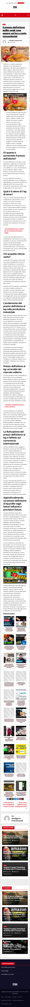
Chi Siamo (14, 996)
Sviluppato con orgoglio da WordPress (10, 991)
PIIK (15, 7)
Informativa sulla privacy (8, 967)
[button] (27, 15)
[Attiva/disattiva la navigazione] (15, 15)
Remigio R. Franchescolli (15, 40)
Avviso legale (5, 970)
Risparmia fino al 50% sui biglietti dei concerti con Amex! (8, 804)
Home (2, 996)
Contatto (20, 996)
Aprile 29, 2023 (9, 900)
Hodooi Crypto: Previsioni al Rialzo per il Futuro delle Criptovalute (14, 869)
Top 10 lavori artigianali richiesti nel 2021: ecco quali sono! (13, 838)
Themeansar (15, 993)
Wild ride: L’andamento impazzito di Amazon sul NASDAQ (13, 853)
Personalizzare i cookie (6, 1003)
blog (4, 24)
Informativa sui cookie (7, 974)
